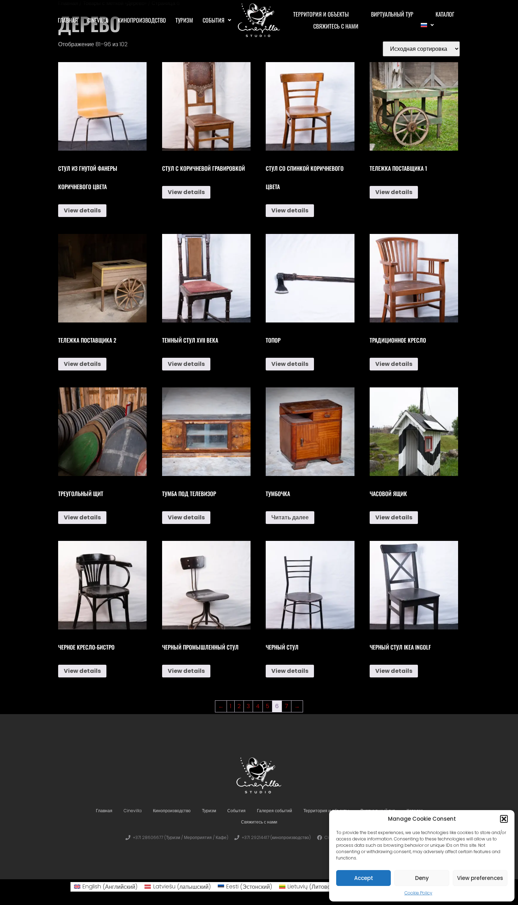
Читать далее (290, 517)
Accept (363, 878)
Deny (422, 878)
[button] (503, 818)
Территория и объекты (321, 14)
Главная (68, 20)
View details (82, 210)
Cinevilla (97, 20)
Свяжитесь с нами (335, 26)
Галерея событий (274, 811)
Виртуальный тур (392, 14)
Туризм (184, 20)
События (213, 20)
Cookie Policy (418, 893)
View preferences (480, 878)
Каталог (445, 14)
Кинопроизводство (142, 20)
